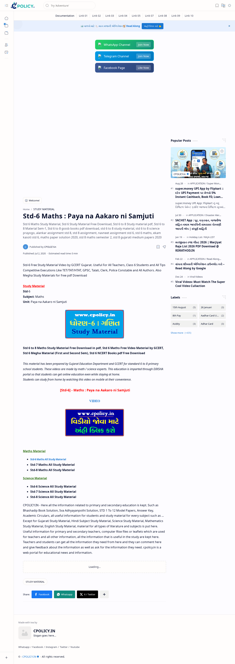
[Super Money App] (217, 183)
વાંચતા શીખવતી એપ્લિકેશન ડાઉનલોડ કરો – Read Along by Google (200, 266)
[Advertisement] (124, 105)
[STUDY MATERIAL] (35, 581)
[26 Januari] (212, 307)
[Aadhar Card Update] (212, 315)
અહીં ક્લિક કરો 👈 (152, 26)
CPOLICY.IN (29, 656)
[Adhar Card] (212, 323)
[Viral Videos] (196, 276)
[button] (6, 5)
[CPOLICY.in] (43, 246)
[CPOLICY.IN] (22, 5)
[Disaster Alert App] (215, 215)
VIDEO (94, 401)
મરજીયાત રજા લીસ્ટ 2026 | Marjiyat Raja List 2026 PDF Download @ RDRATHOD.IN (198, 246)
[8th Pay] (184, 315)
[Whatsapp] (24, 647)
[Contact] (6, 52)
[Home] (6, 18)
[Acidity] (184, 323)
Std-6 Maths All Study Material (48, 459)
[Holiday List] (196, 237)
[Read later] (158, 247)
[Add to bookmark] (222, 151)
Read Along (133, 26)
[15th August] (184, 307)
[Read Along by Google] (219, 259)
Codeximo (224, 656)
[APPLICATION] (198, 183)
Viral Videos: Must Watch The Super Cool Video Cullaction (200, 284)
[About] (6, 45)
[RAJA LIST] (209, 237)
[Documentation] (65, 15)
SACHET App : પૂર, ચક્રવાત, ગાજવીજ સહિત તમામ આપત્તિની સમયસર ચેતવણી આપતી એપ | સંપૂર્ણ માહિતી (198, 224)
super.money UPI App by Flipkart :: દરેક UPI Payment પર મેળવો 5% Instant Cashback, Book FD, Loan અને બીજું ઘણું (199, 193)
